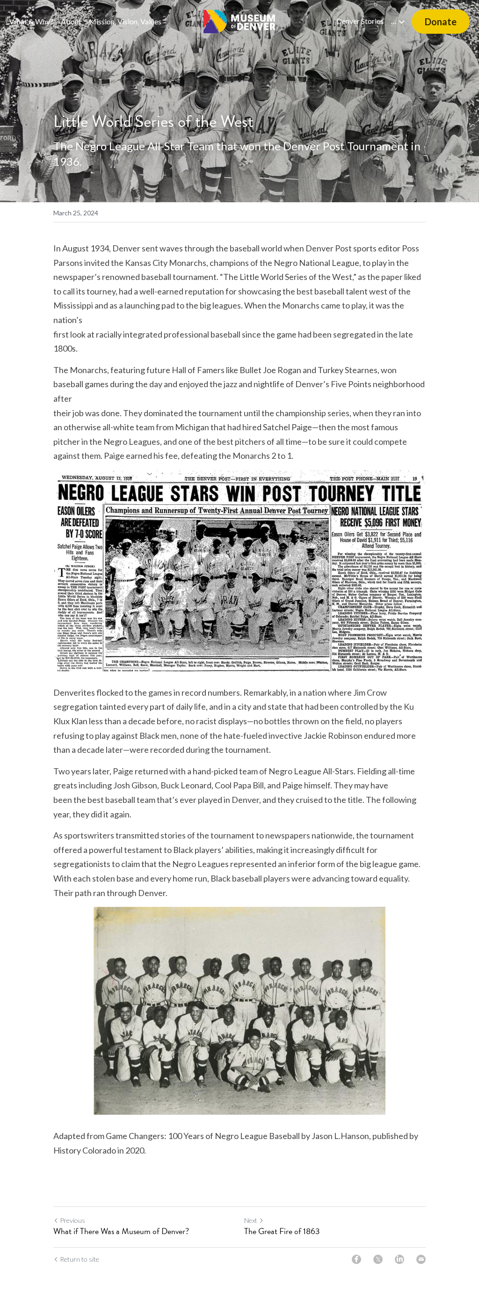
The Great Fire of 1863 (282, 1231)
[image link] (239, 21)
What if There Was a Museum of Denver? (121, 1231)
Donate (441, 21)
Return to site (79, 1259)
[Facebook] (356, 1259)
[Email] (421, 1259)
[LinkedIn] (399, 1259)
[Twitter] (378, 1259)
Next (250, 1220)
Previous (72, 1220)
